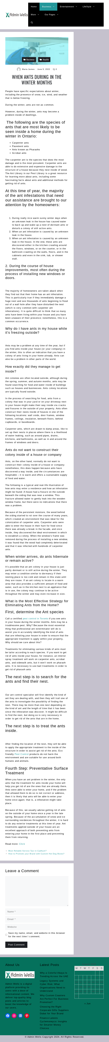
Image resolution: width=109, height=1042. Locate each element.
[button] (31, 23)
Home (34, 6)
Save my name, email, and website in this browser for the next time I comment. (36, 935)
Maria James (28, 69)
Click (22, 844)
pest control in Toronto (35, 618)
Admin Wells (12, 984)
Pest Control (22, 754)
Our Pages (50, 14)
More (33, 14)
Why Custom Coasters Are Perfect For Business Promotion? (54, 998)
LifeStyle (87, 6)
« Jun (87, 1003)
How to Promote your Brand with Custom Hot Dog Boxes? (36, 854)
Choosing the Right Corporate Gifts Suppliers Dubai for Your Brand (54, 1010)
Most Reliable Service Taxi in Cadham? (27, 851)
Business (46, 6)
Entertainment (67, 6)
